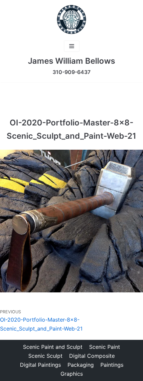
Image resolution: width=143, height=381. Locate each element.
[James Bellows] (71, 20)
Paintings (111, 364)
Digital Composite (92, 355)
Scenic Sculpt (45, 355)
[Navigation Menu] (71, 46)
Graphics (72, 373)
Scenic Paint (104, 346)
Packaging (81, 364)
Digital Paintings (40, 364)
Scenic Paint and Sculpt (52, 346)
